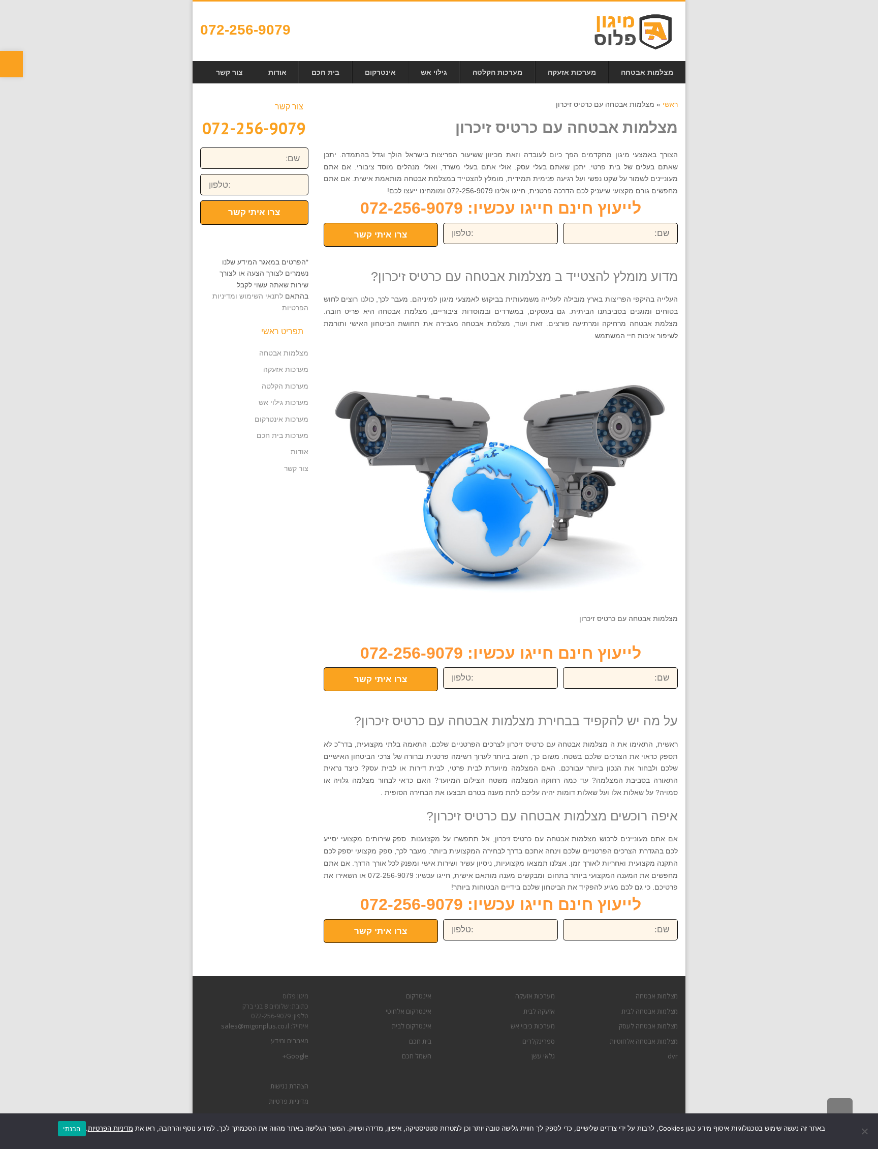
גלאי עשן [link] (543, 1055)
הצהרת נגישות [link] (289, 1086)
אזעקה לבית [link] (539, 1011)
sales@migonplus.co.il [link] (255, 1025)
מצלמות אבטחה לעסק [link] (648, 1025)
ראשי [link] (670, 104)
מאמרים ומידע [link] (289, 1040)
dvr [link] (673, 1055)
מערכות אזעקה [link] (285, 369)
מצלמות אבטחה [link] (283, 353)
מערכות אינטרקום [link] (281, 419)
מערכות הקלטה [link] (285, 386)
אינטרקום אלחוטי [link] (408, 1011)
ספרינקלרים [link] (538, 1041)
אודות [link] (299, 451)
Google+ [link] (295, 1055)
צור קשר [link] (296, 468)
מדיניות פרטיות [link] (288, 1101)
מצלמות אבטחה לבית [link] (649, 1011)
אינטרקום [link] (418, 995)
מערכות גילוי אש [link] (283, 402)
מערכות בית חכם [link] (282, 435)
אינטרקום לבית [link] (411, 1025)
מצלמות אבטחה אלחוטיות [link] (644, 1041)
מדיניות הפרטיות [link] (110, 1128)
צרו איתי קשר (380, 235)
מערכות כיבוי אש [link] (533, 1025)
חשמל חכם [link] (416, 1055)
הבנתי (71, 1129)
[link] (11, 64)
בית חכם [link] (420, 1041)
